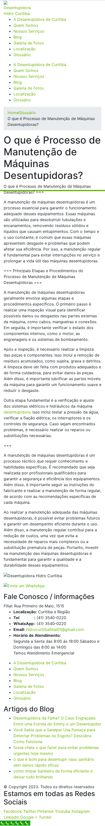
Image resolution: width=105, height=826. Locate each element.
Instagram (81, 811)
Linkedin (11, 817)
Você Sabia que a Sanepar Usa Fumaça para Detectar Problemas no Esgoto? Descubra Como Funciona (54, 735)
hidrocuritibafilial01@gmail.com (55, 629)
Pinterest (45, 811)
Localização (24, 48)
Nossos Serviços (28, 31)
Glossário (22, 54)
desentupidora (17, 412)
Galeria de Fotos (28, 42)
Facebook (13, 811)
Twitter (29, 811)
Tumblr (45, 817)
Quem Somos (25, 25)
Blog (17, 37)
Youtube (62, 811)
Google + (29, 817)
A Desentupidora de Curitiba (39, 19)
